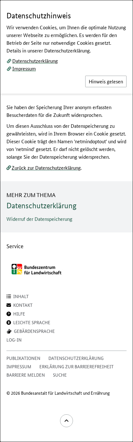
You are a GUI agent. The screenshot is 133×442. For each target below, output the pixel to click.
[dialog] (66, 221)
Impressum (24, 68)
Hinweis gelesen (106, 81)
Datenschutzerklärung (35, 60)
